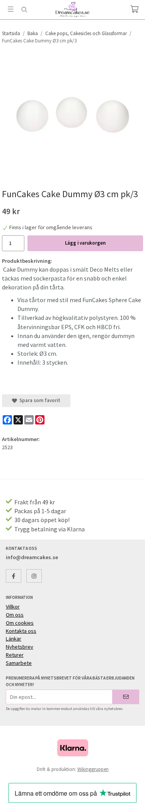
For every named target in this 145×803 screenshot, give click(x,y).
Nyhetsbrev (19, 646)
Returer (15, 654)
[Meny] (10, 9)
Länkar (13, 638)
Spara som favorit (38, 400)
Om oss (15, 614)
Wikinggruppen (93, 769)
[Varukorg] (134, 9)
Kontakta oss (21, 630)
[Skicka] (126, 697)
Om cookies (20, 622)
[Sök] (24, 9)
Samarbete (19, 662)
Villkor (13, 606)
